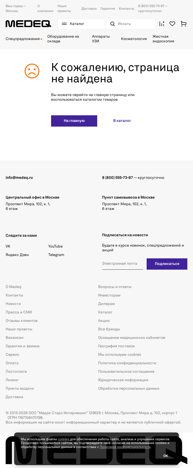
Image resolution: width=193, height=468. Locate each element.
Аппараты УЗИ (101, 39)
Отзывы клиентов (22, 321)
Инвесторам (109, 295)
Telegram (56, 255)
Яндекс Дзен (17, 255)
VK (8, 246)
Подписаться (167, 264)
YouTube (55, 246)
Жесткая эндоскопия (163, 39)
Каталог (105, 312)
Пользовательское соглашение (126, 372)
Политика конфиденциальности (127, 363)
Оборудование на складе (63, 39)
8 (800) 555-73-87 (151, 6)
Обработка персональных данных (128, 389)
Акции (104, 321)
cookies (64, 439)
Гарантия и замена (23, 346)
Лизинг (12, 380)
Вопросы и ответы (115, 287)
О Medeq (13, 287)
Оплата (12, 363)
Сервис (12, 355)
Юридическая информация (123, 380)
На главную (74, 121)
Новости (13, 304)
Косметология (134, 39)
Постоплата (16, 372)
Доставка (89, 8)
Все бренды (109, 329)
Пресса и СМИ (19, 312)
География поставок (116, 346)
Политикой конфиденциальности (125, 447)
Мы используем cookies (119, 355)
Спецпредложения (23, 39)
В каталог (122, 121)
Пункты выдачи (20, 389)
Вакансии (15, 338)
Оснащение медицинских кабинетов (131, 338)
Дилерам (106, 304)
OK (165, 456)
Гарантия (108, 8)
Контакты (126, 8)
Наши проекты (19, 329)
